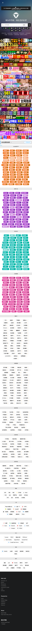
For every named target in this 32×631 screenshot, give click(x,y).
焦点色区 (26, 162)
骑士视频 (19, 301)
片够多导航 (14, 438)
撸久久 (18, 197)
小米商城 (23, 497)
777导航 (7, 424)
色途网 (19, 454)
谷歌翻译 (26, 511)
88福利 (4, 169)
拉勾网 (16, 551)
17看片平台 (18, 422)
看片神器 (26, 454)
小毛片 (18, 202)
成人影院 (4, 294)
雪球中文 (11, 287)
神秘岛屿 (25, 184)
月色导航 (19, 451)
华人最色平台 (7, 468)
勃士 (19, 372)
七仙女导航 (25, 414)
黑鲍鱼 (5, 345)
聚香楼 (12, 160)
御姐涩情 (25, 343)
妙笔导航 (18, 414)
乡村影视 (26, 259)
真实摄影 (25, 348)
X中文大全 (26, 247)
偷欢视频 (12, 390)
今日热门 (26, 465)
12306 (25, 506)
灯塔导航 (26, 446)
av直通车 (15, 358)
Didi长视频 (19, 340)
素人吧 (25, 172)
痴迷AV (26, 340)
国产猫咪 (24, 235)
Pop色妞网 (19, 395)
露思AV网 (26, 287)
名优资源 (26, 441)
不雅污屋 (5, 403)
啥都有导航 (5, 454)
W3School (25, 537)
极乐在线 (12, 264)
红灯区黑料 (26, 375)
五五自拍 (25, 387)
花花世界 (24, 219)
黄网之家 (12, 417)
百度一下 (18, 506)
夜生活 (25, 327)
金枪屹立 (24, 261)
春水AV (11, 387)
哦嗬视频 (19, 280)
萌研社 (25, 372)
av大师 (25, 322)
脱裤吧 (11, 214)
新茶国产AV (5, 343)
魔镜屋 (6, 214)
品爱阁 (19, 237)
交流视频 (5, 377)
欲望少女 (19, 226)
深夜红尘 (5, 340)
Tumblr (27, 525)
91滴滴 (17, 169)
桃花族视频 (18, 200)
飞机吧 (25, 155)
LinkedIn (5, 551)
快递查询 (9, 509)
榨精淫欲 (24, 214)
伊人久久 (5, 327)
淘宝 (13, 492)
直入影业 (26, 370)
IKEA (8, 497)
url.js (2, 589)
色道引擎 (23, 483)
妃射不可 (19, 350)
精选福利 (19, 174)
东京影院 (18, 252)
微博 (6, 523)
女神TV (11, 179)
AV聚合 (27, 456)
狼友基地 (25, 330)
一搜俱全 (18, 385)
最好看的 (5, 292)
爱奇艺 (21, 562)
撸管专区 (12, 202)
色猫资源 (12, 306)
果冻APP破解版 (6, 311)
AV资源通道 (4, 478)
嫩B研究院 (12, 289)
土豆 (9, 562)
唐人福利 (24, 202)
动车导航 (23, 449)
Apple (26, 492)
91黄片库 (19, 289)
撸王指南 (19, 400)
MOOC (12, 537)
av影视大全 (7, 449)
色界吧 (5, 306)
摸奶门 (25, 240)
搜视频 (18, 292)
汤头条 (5, 330)
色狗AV (4, 224)
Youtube (15, 562)
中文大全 (18, 335)
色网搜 (25, 473)
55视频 (5, 348)
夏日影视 (19, 264)
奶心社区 (19, 299)
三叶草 (5, 179)
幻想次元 (5, 390)
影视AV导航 (8, 483)
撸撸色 (19, 195)
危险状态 (4, 370)
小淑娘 (25, 403)
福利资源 (4, 254)
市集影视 (12, 280)
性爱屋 (12, 299)
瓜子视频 (19, 304)
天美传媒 (5, 259)
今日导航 (26, 417)
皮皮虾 (17, 214)
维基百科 (17, 514)
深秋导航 (11, 465)
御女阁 (25, 350)
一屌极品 (26, 311)
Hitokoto (3, 603)
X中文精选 (19, 254)
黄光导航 (26, 475)
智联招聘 (21, 551)
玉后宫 (11, 207)
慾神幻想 (11, 294)
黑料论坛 (26, 301)
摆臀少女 (25, 167)
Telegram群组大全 (8, 506)
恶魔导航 (4, 465)
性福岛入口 (20, 456)
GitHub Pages (4, 600)
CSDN (22, 542)
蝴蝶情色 (18, 294)
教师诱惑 (26, 226)
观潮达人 (25, 320)
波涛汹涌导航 (25, 412)
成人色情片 (25, 294)
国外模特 (19, 162)
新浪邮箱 (12, 511)
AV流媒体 (5, 414)
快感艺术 (5, 282)
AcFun (21, 565)
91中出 (5, 157)
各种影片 (13, 237)
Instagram (13, 528)
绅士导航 (5, 417)
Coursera (6, 537)
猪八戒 (4, 252)
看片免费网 (26, 451)
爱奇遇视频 (25, 169)
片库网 (5, 221)
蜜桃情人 (11, 167)
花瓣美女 (5, 150)
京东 (5, 492)
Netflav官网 (4, 444)
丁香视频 (18, 320)
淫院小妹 (25, 200)
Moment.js (3, 584)
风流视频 (18, 345)
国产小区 (19, 370)
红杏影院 (26, 400)
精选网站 (12, 249)
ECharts (3, 590)
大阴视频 (5, 200)
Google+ (20, 525)
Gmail (19, 511)
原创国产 (4, 301)
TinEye (23, 514)
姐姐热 (5, 261)
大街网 (11, 551)
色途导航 (23, 427)
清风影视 (5, 209)
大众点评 (17, 509)
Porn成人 (25, 252)
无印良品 (26, 495)
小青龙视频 (12, 370)
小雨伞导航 (16, 483)
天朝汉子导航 (15, 449)
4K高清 (11, 330)
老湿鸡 (25, 338)
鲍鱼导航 (5, 470)
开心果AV (11, 252)
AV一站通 (5, 473)
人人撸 (5, 266)
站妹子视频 (18, 224)
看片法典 (10, 224)
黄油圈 (25, 377)
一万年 (5, 320)
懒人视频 (5, 289)
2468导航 (4, 412)
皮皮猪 (12, 322)
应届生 (15, 553)
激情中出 (19, 338)
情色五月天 (19, 403)
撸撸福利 (12, 197)
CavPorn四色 (11, 304)
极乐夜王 (4, 382)
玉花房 (18, 179)
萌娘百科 (4, 287)
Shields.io (3, 601)
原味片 (26, 289)
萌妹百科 (25, 242)
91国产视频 (6, 353)
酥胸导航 (27, 478)
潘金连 (4, 304)
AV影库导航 (16, 468)
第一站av (4, 398)
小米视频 (11, 259)
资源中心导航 (18, 475)
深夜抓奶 (19, 377)
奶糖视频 (4, 247)
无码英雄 (26, 254)
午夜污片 (11, 385)
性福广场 (26, 181)
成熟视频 (5, 172)
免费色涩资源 (4, 456)
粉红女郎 (18, 150)
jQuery (2, 582)
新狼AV (12, 155)
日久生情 (11, 380)
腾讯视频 (4, 565)
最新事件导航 (22, 438)
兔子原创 (26, 280)
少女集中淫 (25, 224)
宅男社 (5, 212)
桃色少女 (11, 266)
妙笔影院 (12, 174)
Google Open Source (14, 542)
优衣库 (20, 495)
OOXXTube (12, 301)
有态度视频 (11, 247)
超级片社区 (5, 226)
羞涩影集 (26, 380)
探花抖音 (11, 382)
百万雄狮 (11, 398)
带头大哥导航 (8, 427)
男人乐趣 (18, 155)
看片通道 (4, 422)
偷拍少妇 (12, 172)
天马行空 (5, 242)
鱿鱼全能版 (19, 382)
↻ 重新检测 (27, 142)
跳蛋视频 (6, 372)
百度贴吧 (22, 523)
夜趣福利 (11, 375)
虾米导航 (26, 470)
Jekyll (2, 598)
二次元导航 (19, 441)
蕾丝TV (5, 167)
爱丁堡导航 (12, 478)
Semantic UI (4, 580)
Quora (5, 525)
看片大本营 (11, 441)
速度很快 (6, 237)
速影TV (16, 565)
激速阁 (11, 320)
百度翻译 (11, 514)
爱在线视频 (25, 277)
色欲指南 (5, 338)
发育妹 (11, 282)
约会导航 (11, 412)
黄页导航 (23, 468)
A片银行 (11, 348)
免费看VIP (19, 380)
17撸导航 (12, 456)
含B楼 (11, 200)
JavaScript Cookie (5, 587)
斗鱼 (24, 567)
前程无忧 (27, 551)
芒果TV (26, 562)
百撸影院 (5, 322)
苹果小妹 (4, 400)
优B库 (18, 221)
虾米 (7, 567)
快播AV (11, 335)
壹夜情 (24, 197)
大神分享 (25, 266)
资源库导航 (19, 446)
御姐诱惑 (19, 172)
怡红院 (19, 353)
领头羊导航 (3, 612)
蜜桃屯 (5, 240)
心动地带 (12, 277)
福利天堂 (5, 249)
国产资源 (24, 179)
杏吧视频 (4, 375)
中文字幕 (18, 167)
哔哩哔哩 (10, 565)
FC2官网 (6, 155)
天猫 (9, 492)
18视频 (18, 348)
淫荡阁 (6, 197)
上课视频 (11, 254)
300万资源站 (5, 299)
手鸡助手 (26, 382)
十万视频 (12, 367)
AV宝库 (18, 412)
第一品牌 (18, 266)
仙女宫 (11, 261)
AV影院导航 (11, 451)
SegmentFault (16, 539)
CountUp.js (3, 585)
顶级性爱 (11, 325)
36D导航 (11, 475)
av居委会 (11, 212)
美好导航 (12, 446)
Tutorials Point (24, 539)
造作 (12, 497)
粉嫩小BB (5, 335)
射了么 (25, 174)
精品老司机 (4, 446)
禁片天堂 (5, 174)
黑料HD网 (5, 162)
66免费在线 (18, 287)
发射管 (25, 195)
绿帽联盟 (11, 184)
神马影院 (25, 150)
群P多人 (17, 261)
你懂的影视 (12, 157)
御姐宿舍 (26, 299)
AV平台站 (12, 419)
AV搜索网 (19, 444)
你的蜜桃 (19, 390)
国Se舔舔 (19, 322)
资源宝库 (5, 419)
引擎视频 (12, 340)
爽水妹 (4, 385)
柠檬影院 (18, 240)
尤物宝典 (24, 221)
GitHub (20, 528)
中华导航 (7, 438)
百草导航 (19, 417)
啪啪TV (5, 202)
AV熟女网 (4, 380)
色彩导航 (12, 454)
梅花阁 (19, 181)
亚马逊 (19, 492)
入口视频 (12, 162)
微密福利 (5, 387)
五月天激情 (26, 398)
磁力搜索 (12, 327)
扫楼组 (13, 311)
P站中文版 (19, 259)
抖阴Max (12, 338)
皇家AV (19, 311)
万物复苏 (13, 372)
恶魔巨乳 (18, 375)
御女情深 (5, 395)
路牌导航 (19, 473)
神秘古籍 (19, 367)
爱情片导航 (19, 465)
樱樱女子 (26, 390)
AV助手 (11, 414)
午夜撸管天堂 (21, 424)
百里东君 (12, 292)
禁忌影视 (11, 422)
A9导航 (14, 424)
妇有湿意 (5, 350)
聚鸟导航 (16, 427)
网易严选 (15, 495)
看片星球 (4, 475)
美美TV (4, 325)
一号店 (5, 495)
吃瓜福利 (18, 160)
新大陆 (18, 277)
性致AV (5, 219)
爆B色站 (11, 240)
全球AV (25, 212)
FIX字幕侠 (19, 567)
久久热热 (4, 441)
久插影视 (18, 219)
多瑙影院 (12, 567)
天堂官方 (19, 327)
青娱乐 (25, 345)
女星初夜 (12, 226)
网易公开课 (18, 537)
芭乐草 (13, 353)
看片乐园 (4, 451)
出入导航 (19, 470)
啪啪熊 (19, 157)
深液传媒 (26, 207)
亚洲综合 (26, 304)
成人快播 (12, 377)
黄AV (12, 343)
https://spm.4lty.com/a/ (6, 614)
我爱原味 (11, 169)
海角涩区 (18, 282)
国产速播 (5, 367)
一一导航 (26, 444)
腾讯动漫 (27, 565)
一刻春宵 (19, 419)
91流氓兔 (18, 387)
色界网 (25, 419)
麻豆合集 (5, 277)
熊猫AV (25, 157)
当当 (10, 495)
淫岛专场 (6, 160)
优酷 (5, 562)
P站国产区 (5, 207)
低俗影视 (12, 350)
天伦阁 (12, 209)
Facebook (13, 525)
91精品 (11, 395)
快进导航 (12, 444)
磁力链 (11, 150)
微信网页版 (13, 523)
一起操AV (25, 209)
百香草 (11, 235)
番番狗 (19, 242)
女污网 (11, 219)
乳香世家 (25, 385)
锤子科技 (17, 497)
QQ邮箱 (6, 511)
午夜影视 (18, 398)
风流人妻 (19, 247)
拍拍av (4, 184)
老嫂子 (25, 395)
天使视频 (25, 325)
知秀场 (11, 403)
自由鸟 (6, 235)
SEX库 (25, 237)
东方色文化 (25, 292)
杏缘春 (25, 367)
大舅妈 (25, 353)
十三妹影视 (12, 181)
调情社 (11, 345)
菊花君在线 (5, 181)
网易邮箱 (24, 509)
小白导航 (12, 470)
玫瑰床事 (12, 221)
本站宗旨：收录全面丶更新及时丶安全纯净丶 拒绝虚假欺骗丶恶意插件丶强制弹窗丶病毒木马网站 (16, 34)
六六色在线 (5, 280)
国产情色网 (12, 242)
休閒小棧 (24, 306)
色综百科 (18, 343)
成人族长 (18, 325)
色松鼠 (18, 249)
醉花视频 (25, 249)
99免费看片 (18, 207)
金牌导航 (12, 473)
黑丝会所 (25, 335)
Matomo (3, 605)
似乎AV (25, 264)
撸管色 (17, 235)
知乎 (27, 523)
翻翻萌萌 (18, 330)
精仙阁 (18, 306)
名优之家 (13, 195)
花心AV (18, 209)
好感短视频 (18, 212)
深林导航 (20, 478)
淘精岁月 (5, 264)
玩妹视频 (25, 282)
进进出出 (26, 422)
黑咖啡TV (12, 400)
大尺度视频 (18, 184)
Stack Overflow (8, 539)
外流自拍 (6, 195)
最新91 (25, 160)
